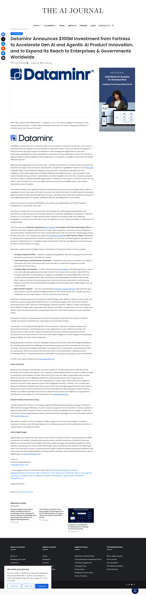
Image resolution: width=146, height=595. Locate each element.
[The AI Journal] (73, 11)
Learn (61, 25)
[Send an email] (27, 63)
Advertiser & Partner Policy (84, 556)
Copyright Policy (80, 566)
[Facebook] (3, 34)
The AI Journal (112, 559)
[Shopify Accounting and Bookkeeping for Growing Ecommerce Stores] (81, 515)
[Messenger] (3, 53)
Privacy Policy (79, 569)
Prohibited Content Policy (84, 573)
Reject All (28, 586)
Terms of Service (81, 576)
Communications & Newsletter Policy (88, 559)
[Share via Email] (3, 58)
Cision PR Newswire (20, 63)
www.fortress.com (21, 416)
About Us (13, 556)
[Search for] (112, 25)
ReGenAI (89, 168)
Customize (14, 586)
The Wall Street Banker (115, 566)
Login (92, 25)
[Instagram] (134, 584)
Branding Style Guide (18, 559)
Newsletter (46, 559)
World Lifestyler (112, 569)
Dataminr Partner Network (65, 289)
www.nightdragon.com (32, 454)
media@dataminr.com (19, 465)
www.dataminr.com (47, 359)
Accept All (42, 586)
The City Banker (112, 563)
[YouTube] (131, 584)
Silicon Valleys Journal (114, 556)
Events (45, 556)
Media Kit (72, 25)
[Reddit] (3, 48)
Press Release (17, 34)
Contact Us (104, 25)
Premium (83, 25)
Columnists (49, 25)
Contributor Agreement (83, 563)
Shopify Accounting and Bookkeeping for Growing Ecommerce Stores (78, 527)
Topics (36, 25)
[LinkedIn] (129, 584)
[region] (27, 578)
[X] (126, 584)
